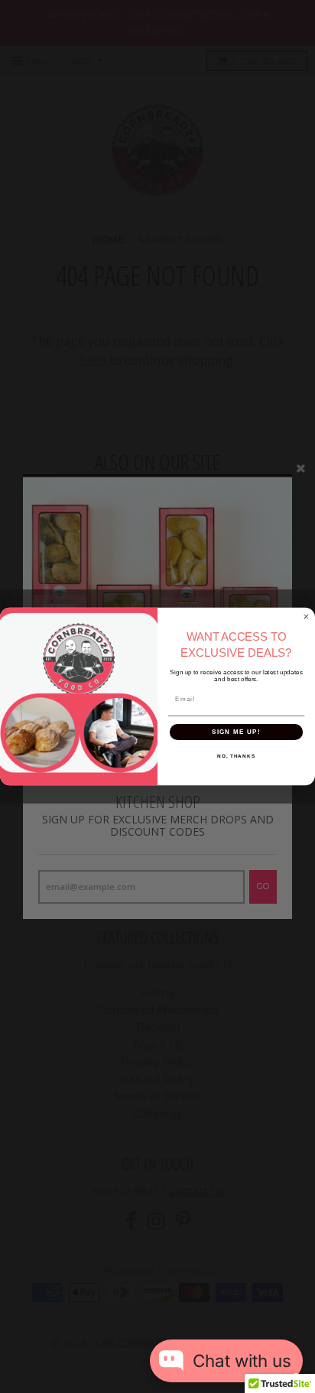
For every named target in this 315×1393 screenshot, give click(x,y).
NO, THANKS (236, 755)
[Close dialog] (306, 617)
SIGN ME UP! (236, 731)
